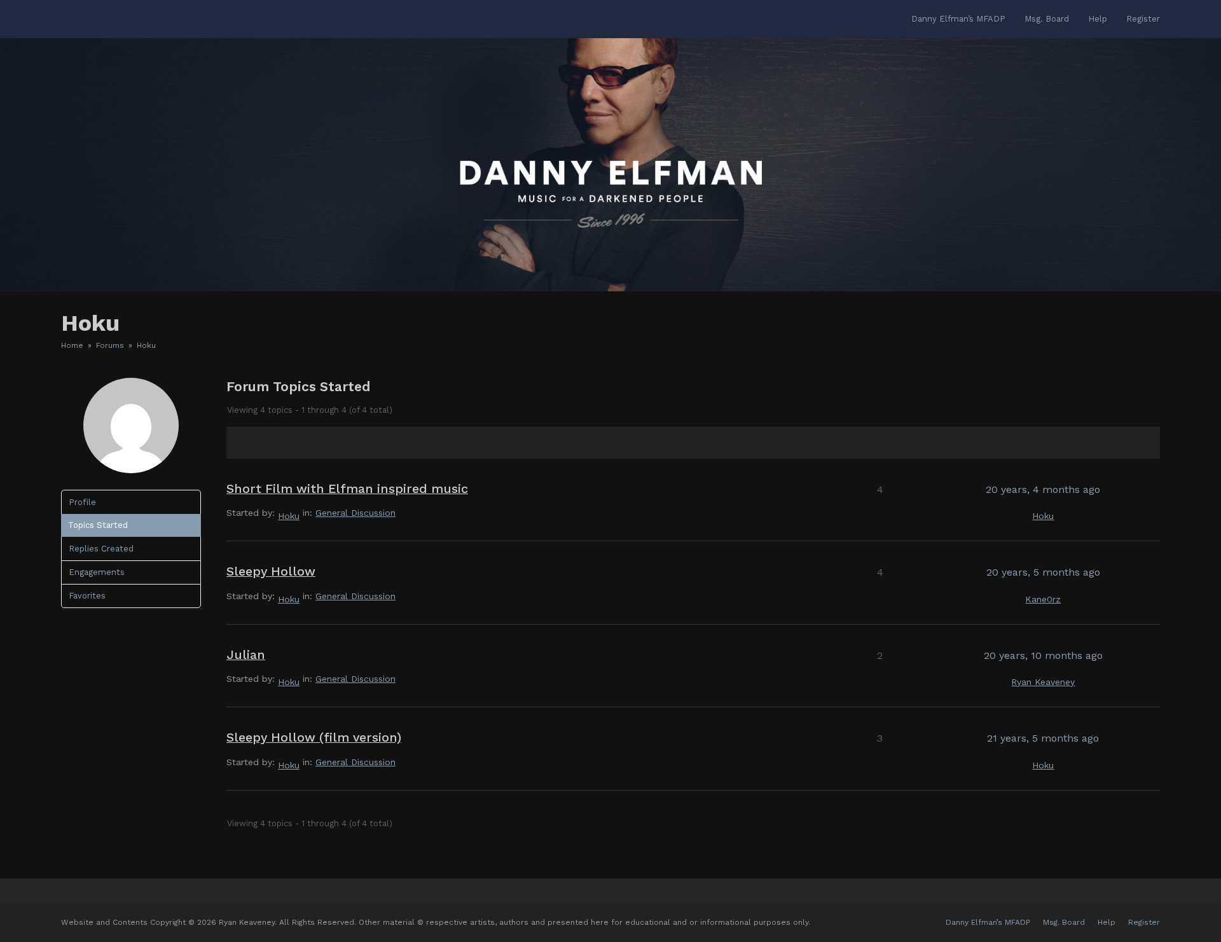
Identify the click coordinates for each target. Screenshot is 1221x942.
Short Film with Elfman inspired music (347, 488)
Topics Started (98, 525)
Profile (82, 502)
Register (1144, 922)
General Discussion (355, 513)
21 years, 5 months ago (1043, 738)
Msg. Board (1064, 922)
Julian (245, 655)
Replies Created (101, 548)
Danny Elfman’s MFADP (988, 922)
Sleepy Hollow (270, 571)
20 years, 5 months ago (1043, 572)
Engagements (97, 572)
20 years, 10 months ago (1043, 655)
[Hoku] (131, 470)
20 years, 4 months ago (1043, 489)
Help (1106, 922)
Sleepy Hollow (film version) (313, 737)
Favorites (87, 595)
